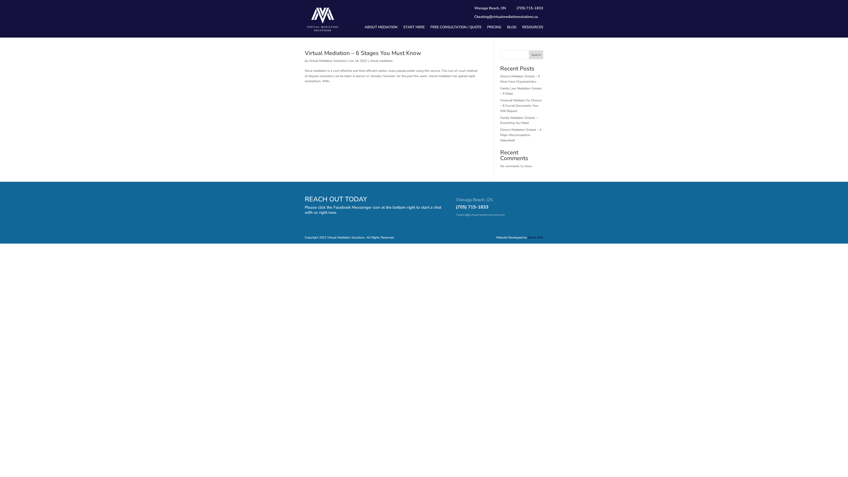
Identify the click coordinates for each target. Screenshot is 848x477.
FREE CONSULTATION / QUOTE (455, 28)
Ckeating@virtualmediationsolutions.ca (506, 16)
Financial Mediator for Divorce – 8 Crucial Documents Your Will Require (520, 105)
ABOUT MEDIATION (381, 28)
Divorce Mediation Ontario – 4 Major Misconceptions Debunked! (520, 135)
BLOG (512, 28)
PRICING (494, 28)
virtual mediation (381, 61)
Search (536, 55)
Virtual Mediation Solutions (328, 61)
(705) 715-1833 (472, 207)
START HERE (414, 28)
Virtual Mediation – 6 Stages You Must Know (363, 53)
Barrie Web (535, 237)
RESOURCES (532, 28)
